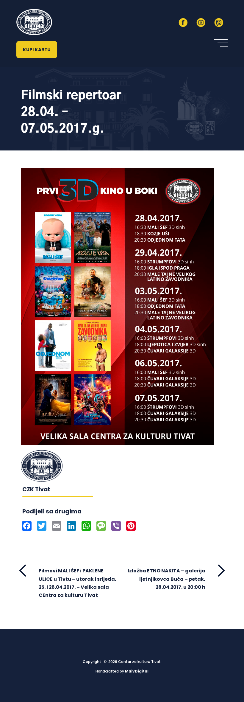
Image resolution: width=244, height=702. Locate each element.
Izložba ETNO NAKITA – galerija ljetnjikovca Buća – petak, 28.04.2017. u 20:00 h (166, 578)
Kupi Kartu (37, 49)
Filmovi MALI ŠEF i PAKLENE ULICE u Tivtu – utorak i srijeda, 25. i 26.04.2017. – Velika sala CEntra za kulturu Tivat (77, 583)
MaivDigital (136, 671)
